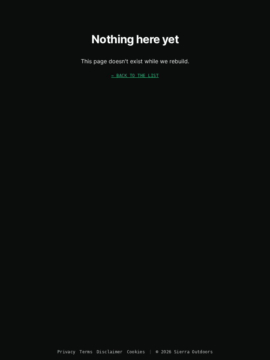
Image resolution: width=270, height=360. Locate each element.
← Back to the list (135, 75)
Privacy (66, 351)
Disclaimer (109, 351)
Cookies (136, 351)
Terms (85, 351)
